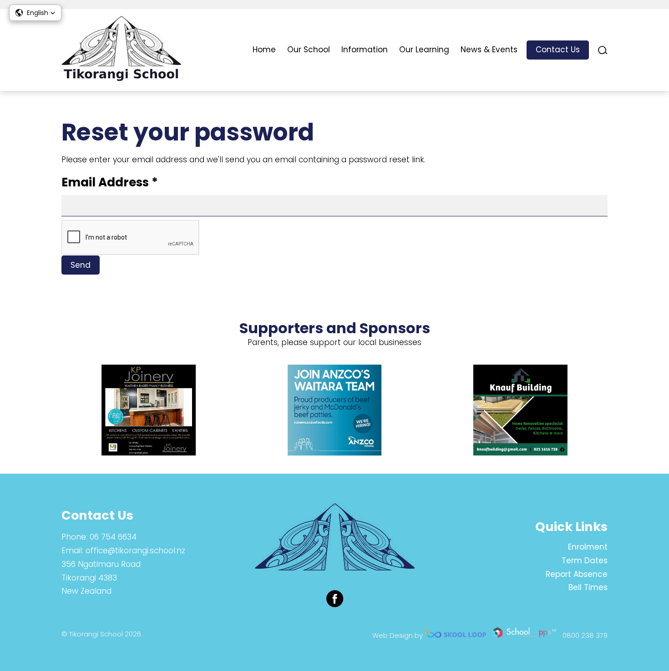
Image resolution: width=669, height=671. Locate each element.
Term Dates (585, 560)
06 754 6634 (113, 536)
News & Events (489, 49)
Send (81, 265)
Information (364, 49)
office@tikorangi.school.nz (135, 550)
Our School (308, 49)
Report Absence (577, 574)
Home (264, 49)
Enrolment (588, 546)
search (603, 50)
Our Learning (424, 49)
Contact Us (558, 49)
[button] (35, 13)
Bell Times (588, 587)
